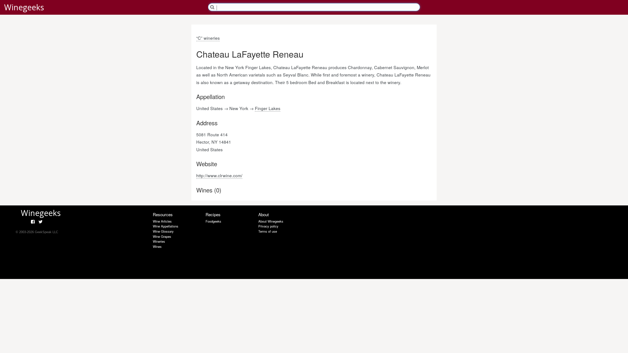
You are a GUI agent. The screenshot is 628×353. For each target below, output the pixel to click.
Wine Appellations (165, 226)
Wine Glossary (163, 231)
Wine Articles (162, 221)
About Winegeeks (270, 221)
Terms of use (267, 231)
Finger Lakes (267, 108)
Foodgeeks (213, 221)
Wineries (159, 241)
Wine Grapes (162, 236)
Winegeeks (24, 7)
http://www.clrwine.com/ (219, 175)
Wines (157, 246)
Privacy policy (268, 226)
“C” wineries (208, 38)
